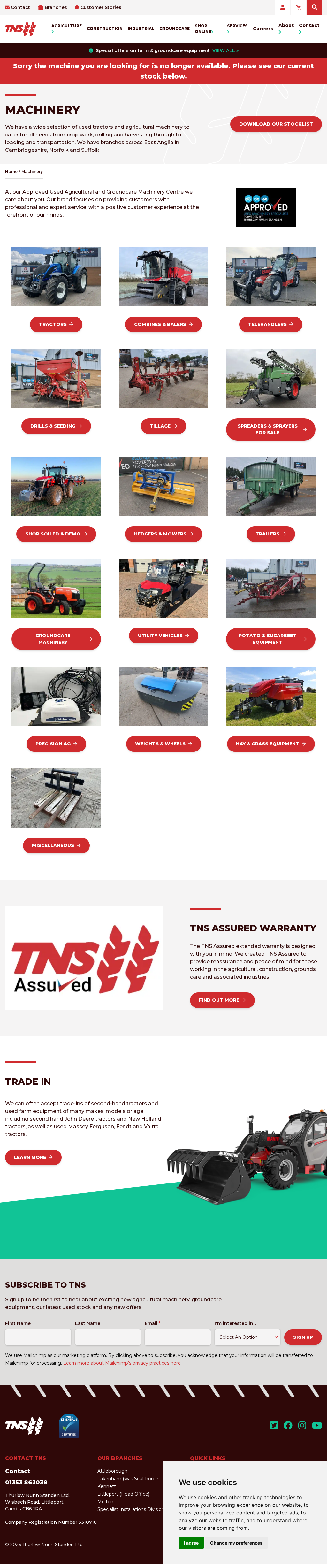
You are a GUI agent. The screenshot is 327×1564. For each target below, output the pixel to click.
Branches (56, 7)
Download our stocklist (276, 124)
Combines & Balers (160, 324)
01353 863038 (26, 1482)
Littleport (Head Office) (123, 1494)
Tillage (160, 426)
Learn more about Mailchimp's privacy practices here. (122, 1363)
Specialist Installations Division (130, 1509)
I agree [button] (191, 1542)
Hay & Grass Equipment (267, 744)
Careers (263, 29)
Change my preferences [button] (236, 1542)
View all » (225, 50)
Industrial (141, 28)
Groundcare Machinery (52, 639)
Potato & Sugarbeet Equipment (267, 639)
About (286, 25)
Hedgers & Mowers (160, 534)
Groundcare (174, 28)
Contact (20, 7)
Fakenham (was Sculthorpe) (128, 1479)
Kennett (106, 1486)
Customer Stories (100, 7)
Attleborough (112, 1471)
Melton (105, 1502)
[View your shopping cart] (298, 7)
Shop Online (203, 28)
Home (11, 171)
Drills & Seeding (52, 426)
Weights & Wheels (160, 744)
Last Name (87, 1323)
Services (237, 25)
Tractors (53, 324)
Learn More (30, 1157)
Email (152, 1323)
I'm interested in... (235, 1323)
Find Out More (219, 1000)
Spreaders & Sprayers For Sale (268, 429)
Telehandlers (267, 324)
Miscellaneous (53, 845)
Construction (105, 28)
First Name (18, 1323)
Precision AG (53, 744)
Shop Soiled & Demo (52, 534)
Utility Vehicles (160, 635)
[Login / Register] (282, 7)
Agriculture (66, 25)
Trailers (267, 534)
